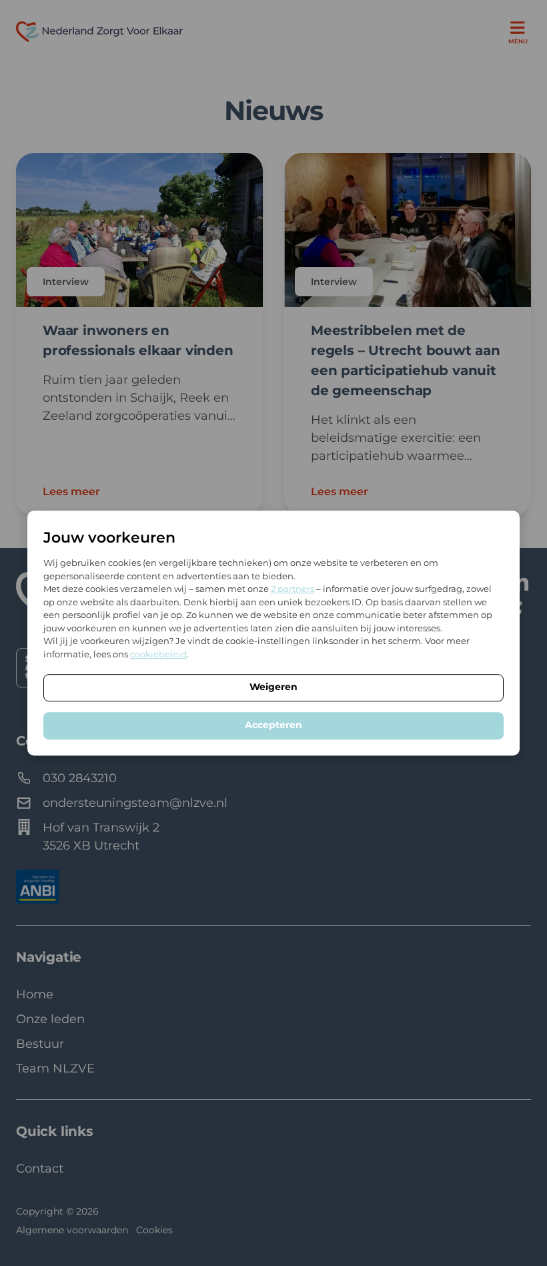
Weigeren (273, 687)
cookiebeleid (158, 654)
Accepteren (273, 725)
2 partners (292, 588)
